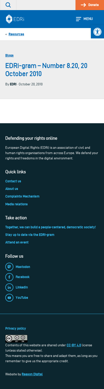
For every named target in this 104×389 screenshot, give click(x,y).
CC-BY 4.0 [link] (74, 345)
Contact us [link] (13, 181)
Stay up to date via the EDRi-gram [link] (29, 235)
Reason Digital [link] (32, 374)
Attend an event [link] (17, 242)
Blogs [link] (9, 55)
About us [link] (11, 189)
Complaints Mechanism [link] (22, 196)
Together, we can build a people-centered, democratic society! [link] (50, 227)
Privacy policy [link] (15, 328)
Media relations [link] (16, 204)
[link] (97, 31)
